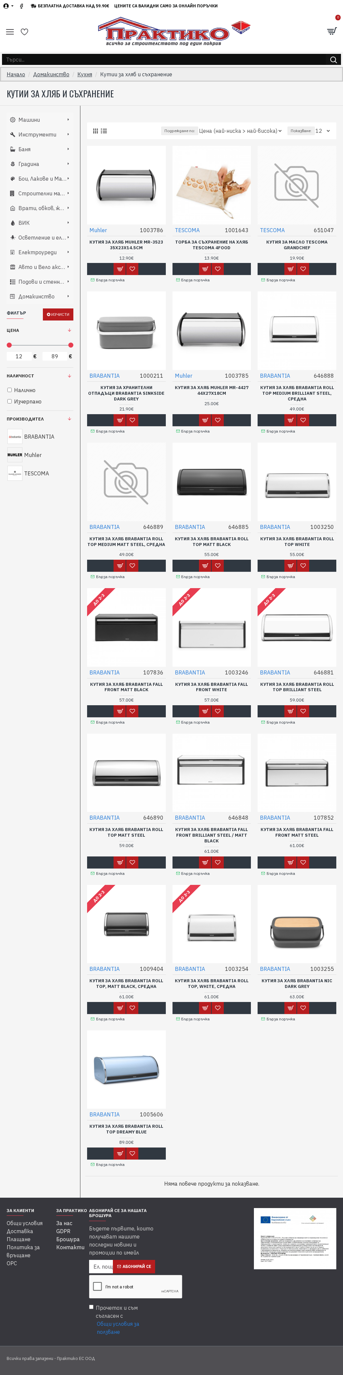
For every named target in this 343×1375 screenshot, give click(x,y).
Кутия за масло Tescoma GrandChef (297, 245)
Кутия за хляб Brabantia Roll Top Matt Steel (126, 832)
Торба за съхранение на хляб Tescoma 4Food (211, 245)
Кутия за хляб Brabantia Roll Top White (297, 541)
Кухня (84, 74)
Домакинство (51, 74)
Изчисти (60, 314)
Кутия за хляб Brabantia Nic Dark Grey (297, 983)
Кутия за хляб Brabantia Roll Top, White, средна (212, 983)
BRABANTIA (104, 375)
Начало (16, 74)
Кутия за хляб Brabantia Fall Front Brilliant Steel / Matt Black (211, 835)
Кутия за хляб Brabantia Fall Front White (211, 687)
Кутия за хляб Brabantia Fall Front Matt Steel (297, 832)
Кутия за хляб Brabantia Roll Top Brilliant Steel (297, 687)
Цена (13, 330)
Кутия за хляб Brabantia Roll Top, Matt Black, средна (126, 983)
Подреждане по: (179, 130)
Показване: (301, 130)
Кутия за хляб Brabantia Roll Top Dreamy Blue (126, 1129)
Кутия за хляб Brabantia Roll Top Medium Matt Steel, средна (126, 541)
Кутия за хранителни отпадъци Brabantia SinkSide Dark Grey (126, 393)
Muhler (98, 230)
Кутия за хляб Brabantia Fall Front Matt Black (126, 687)
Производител (25, 419)
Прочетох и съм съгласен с (117, 1319)
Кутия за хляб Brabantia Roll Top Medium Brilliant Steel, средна (297, 393)
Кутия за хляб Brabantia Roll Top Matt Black (212, 541)
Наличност (20, 376)
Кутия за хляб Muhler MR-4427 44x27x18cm (212, 390)
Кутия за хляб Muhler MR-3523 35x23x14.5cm (126, 245)
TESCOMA (187, 230)
